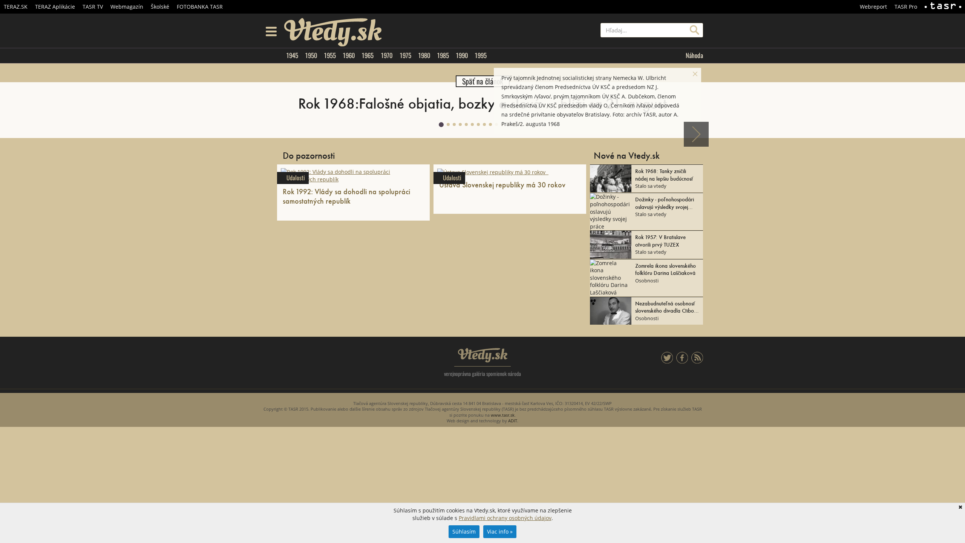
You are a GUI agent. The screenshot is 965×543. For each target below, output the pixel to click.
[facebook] (682, 361)
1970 (386, 55)
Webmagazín (126, 6)
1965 (367, 55)
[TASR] (943, 7)
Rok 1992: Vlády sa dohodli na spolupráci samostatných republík (346, 196)
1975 (405, 55)
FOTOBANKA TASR (200, 6)
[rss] (697, 361)
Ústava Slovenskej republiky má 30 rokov (504, 184)
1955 (330, 55)
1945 (292, 55)
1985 (443, 55)
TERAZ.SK (16, 6)
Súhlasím (464, 531)
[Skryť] (695, 74)
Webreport (873, 6)
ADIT (512, 420)
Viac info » (500, 531)
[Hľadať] (694, 30)
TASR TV (93, 6)
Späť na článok (482, 81)
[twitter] (667, 361)
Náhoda (694, 55)
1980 (424, 55)
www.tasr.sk (503, 415)
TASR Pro (906, 6)
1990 (462, 55)
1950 (311, 55)
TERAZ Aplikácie (55, 6)
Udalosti (295, 178)
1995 (481, 55)
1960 (349, 55)
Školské (160, 6)
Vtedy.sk (482, 355)
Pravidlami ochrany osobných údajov (505, 518)
